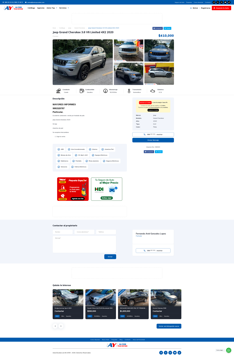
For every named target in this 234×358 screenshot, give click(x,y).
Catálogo (31, 8)
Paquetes (189, 2)
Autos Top (51, 8)
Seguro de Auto (179, 2)
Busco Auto (105, 339)
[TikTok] (229, 2)
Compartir (158, 28)
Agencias (40, 8)
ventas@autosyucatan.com (35, 2)
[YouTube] (225, 2)
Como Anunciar (198, 2)
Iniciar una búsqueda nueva (169, 326)
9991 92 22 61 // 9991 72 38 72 (13, 2)
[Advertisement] (117, 18)
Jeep (69, 28)
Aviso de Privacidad (139, 339)
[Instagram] (221, 2)
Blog (121, 339)
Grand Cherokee (79, 28)
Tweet (168, 28)
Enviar (110, 257)
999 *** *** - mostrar (155, 134)
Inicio (54, 28)
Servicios (62, 8)
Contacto (208, 2)
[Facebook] (214, 2)
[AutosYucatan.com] (13, 8)
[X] (217, 2)
